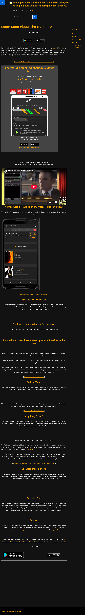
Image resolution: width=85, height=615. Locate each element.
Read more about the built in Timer (34, 411)
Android (39, 11)
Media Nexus (76, 30)
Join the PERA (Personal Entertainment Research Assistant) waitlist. (34, 62)
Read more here (48, 440)
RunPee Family (76, 39)
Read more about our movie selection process (33, 294)
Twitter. (64, 542)
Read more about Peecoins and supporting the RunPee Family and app (34, 463)
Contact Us (75, 36)
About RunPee (76, 27)
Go (35, 17)
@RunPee (56, 530)
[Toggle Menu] (2, 2)
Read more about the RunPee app (29, 147)
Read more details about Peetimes (34, 377)
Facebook (56, 542)
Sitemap (74, 42)
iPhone (33, 11)
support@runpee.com (28, 530)
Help (73, 33)
